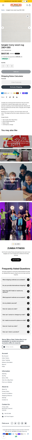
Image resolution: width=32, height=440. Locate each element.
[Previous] (2, 27)
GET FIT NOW (16, 259)
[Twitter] (10, 97)
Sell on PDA (5, 378)
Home (3, 10)
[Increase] (12, 66)
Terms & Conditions (7, 393)
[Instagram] (18, 423)
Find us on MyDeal (7, 382)
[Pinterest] (13, 97)
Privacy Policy (5, 391)
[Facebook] (6, 97)
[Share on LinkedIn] (17, 97)
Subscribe (25, 347)
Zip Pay (4, 375)
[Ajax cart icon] (30, 5)
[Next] (29, 27)
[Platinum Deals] (16, 5)
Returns (4, 364)
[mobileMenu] (3, 5)
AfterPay (4, 373)
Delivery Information (7, 362)
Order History (5, 358)
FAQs (3, 366)
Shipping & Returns (7, 395)
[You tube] (25, 423)
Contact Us (5, 399)
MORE (24, 1)
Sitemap (4, 397)
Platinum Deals (15, 429)
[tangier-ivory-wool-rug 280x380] (27, 16)
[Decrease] (3, 66)
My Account (5, 356)
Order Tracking (6, 360)
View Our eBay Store (7, 380)
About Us (4, 389)
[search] (27, 5)
